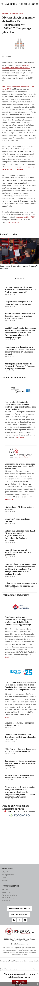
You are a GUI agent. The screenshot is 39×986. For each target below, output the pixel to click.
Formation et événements (15, 595)
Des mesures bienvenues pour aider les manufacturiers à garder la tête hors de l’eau (20, 466)
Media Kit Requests (8, 898)
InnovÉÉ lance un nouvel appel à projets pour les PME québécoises (18, 552)
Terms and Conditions (9, 895)
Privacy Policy (7, 892)
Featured (5, 14)
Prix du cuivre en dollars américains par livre (15, 807)
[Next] (35, 257)
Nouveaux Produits (16, 14)
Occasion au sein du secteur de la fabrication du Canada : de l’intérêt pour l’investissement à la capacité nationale (20, 350)
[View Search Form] (2, 4)
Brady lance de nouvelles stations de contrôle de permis (19, 267)
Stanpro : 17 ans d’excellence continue (17, 520)
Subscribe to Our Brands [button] (19, 908)
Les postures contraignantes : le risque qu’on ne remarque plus (18, 302)
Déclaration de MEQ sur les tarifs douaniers (19, 508)
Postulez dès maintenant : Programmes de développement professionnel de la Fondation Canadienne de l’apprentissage (18, 621)
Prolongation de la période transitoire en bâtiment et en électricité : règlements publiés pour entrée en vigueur (20, 405)
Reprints (5, 889)
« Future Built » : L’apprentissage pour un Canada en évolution (19, 776)
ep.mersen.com (13, 222)
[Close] (37, 973)
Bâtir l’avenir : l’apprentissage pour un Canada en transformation (20, 750)
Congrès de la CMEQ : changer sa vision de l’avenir (19, 724)
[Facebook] (14, 920)
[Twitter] (19, 920)
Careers (5, 880)
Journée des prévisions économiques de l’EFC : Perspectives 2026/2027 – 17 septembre (20, 763)
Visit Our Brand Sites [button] (19, 914)
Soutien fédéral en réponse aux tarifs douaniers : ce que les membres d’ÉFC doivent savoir (20, 316)
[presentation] (19, 251)
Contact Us (6, 901)
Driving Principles (8, 875)
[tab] (15, 278)
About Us (5, 872)
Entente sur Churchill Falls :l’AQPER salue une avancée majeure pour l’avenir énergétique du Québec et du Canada (20, 536)
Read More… (20, 437)
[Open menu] (36, 4)
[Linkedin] (25, 920)
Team (4, 877)
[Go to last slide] (3, 257)
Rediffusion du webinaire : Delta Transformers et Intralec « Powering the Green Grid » (20, 737)
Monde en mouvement (14, 377)
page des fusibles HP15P (25, 217)
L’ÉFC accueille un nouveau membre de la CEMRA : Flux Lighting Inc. (21, 584)
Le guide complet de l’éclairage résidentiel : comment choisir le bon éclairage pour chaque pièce (20, 289)
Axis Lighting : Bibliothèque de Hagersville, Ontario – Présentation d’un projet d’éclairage (20, 366)
